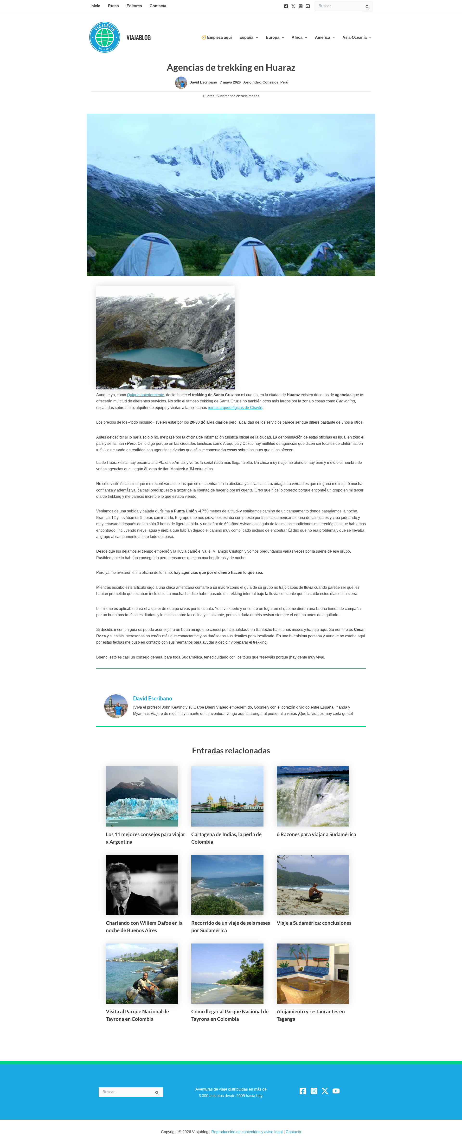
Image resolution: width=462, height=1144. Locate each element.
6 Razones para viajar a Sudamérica (316, 834)
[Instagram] (300, 6)
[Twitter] (293, 6)
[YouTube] (308, 6)
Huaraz (208, 96)
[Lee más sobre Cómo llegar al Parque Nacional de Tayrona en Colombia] (227, 973)
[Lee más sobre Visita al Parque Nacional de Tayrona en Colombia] (142, 973)
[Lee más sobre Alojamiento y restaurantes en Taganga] (313, 973)
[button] (255, 37)
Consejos (270, 82)
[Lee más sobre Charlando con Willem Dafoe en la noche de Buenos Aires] (142, 885)
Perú (284, 82)
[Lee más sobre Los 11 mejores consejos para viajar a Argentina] (142, 796)
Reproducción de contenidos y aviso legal (247, 1132)
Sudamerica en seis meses (237, 96)
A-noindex (252, 82)
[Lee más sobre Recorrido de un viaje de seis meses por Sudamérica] (227, 885)
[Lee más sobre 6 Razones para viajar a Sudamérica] (313, 796)
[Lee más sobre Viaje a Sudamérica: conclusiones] (313, 885)
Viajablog (139, 37)
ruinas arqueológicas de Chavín (235, 408)
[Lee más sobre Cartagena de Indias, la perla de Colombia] (227, 796)
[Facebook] (286, 6)
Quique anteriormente (145, 395)
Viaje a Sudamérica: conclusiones (314, 923)
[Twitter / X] (325, 1091)
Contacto (293, 1132)
